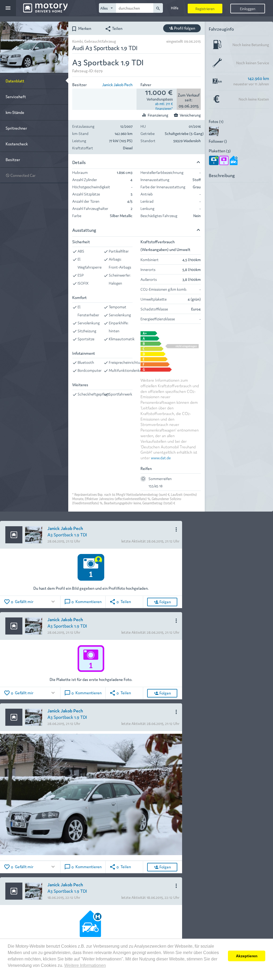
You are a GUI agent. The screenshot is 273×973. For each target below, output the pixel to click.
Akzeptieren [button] (247, 956)
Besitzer (13, 159)
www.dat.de (161, 457)
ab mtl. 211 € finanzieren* (164, 105)
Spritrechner (16, 127)
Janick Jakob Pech (117, 84)
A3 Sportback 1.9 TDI (67, 534)
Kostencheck (17, 143)
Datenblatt (15, 80)
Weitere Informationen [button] (85, 965)
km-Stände (15, 112)
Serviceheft (16, 96)
